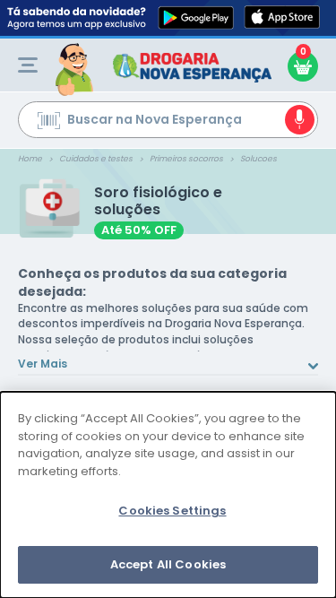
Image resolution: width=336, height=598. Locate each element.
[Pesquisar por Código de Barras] (49, 123)
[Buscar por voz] (299, 119)
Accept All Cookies (168, 564)
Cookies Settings (172, 510)
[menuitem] (28, 65)
